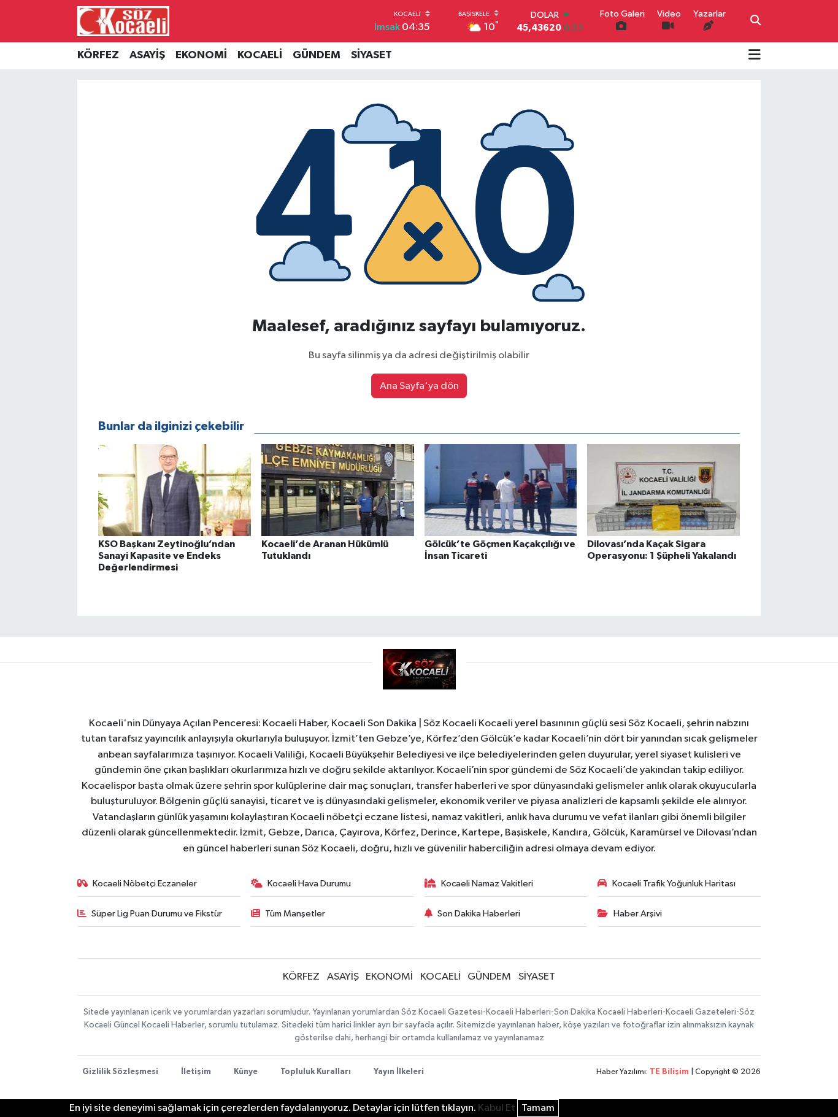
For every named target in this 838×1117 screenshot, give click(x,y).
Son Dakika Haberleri (478, 913)
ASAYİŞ (147, 55)
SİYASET (371, 55)
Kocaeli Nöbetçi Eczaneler (145, 883)
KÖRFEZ (98, 55)
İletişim (196, 1072)
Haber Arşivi (637, 913)
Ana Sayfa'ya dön (419, 386)
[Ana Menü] (754, 55)
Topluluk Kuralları (315, 1072)
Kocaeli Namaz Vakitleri (487, 883)
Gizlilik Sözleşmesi (120, 1072)
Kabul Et (496, 1108)
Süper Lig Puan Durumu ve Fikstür (156, 913)
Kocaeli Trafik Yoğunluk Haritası (674, 883)
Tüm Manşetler (295, 913)
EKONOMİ (201, 55)
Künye (246, 1072)
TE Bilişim (669, 1072)
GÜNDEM (316, 55)
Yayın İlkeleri (399, 1072)
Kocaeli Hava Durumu (309, 883)
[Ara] (755, 21)
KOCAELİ (259, 55)
